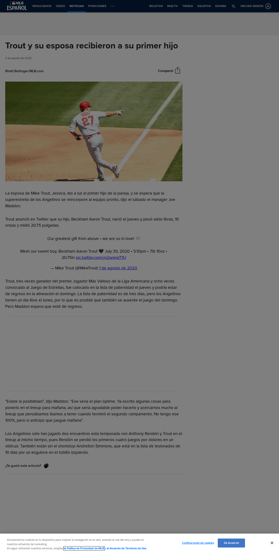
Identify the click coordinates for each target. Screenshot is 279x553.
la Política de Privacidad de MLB (84, 548)
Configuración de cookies (198, 542)
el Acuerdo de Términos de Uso (126, 548)
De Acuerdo (231, 542)
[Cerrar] (272, 543)
